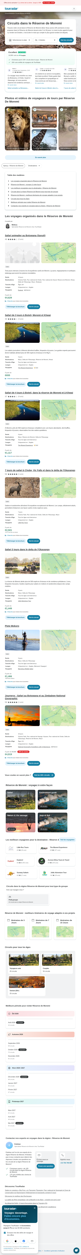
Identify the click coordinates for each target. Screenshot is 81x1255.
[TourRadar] (12, 8)
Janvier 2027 (12, 1083)
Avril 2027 (11, 1117)
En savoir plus (12, 85)
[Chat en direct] (76, 1250)
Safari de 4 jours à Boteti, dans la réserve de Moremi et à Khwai (46, 88)
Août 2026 (11, 1022)
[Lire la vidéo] (17, 128)
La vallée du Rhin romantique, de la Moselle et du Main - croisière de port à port (32, 1200)
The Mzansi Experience (25, 368)
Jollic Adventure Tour (24, 601)
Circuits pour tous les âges (20, 199)
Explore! (20, 290)
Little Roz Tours (23, 522)
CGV (20, 1246)
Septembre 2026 (14, 1043)
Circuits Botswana (10, 13)
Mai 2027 (11, 1123)
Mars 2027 (12, 1110)
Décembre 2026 (13, 1077)
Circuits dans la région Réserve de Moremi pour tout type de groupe (34, 192)
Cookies (38, 1251)
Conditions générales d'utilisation (54, 1251)
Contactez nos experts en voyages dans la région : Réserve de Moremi (35, 206)
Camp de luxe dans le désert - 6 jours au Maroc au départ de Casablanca (30, 1207)
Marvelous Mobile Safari (25, 669)
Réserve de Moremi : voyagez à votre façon (26, 184)
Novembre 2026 (13, 1056)
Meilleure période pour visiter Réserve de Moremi (28, 202)
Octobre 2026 (13, 1049)
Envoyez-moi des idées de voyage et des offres (20, 1234)
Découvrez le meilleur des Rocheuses (18, 1196)
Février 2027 (12, 1089)
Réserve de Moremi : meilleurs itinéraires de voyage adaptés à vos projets (37, 195)
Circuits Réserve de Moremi (23, 13)
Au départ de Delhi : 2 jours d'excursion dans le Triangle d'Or (26, 1203)
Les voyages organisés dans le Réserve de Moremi (29, 181)
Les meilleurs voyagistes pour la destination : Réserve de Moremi (33, 188)
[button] (40, 301)
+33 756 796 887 (66, 1163)
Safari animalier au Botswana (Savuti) (17, 88)
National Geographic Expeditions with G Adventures (34, 747)
